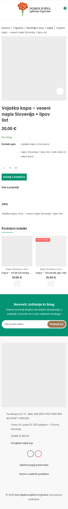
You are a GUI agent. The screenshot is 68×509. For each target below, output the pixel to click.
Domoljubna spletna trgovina (31, 495)
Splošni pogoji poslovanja (34, 465)
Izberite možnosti (17, 284)
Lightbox (60, 91)
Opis (5, 204)
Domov (6, 28)
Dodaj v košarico (14, 177)
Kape (50, 28)
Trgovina (18, 28)
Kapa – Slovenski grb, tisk (51, 272)
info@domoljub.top (22, 443)
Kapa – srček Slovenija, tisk (18, 272)
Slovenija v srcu (35, 28)
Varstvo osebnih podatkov (34, 474)
